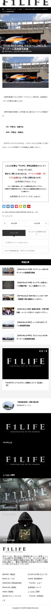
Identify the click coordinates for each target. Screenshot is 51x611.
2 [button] (42, 351)
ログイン (23, 250)
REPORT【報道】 (9, 574)
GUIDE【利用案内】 (35, 579)
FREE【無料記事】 (23, 408)
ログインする (31, 196)
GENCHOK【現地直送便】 (12, 583)
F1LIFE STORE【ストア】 (38, 574)
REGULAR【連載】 (9, 587)
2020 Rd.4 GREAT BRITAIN (23, 51)
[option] (25, 369)
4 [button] (46, 351)
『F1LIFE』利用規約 (35, 596)
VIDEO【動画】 (8, 592)
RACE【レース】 (32, 212)
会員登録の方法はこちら (25, 181)
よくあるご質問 (33, 592)
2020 (6, 212)
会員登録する (15, 196)
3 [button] (44, 351)
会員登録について (34, 587)
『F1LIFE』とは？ (35, 583)
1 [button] (40, 351)
